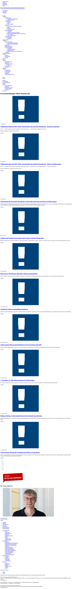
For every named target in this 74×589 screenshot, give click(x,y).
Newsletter (5, 11)
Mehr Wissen (5, 540)
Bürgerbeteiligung (8, 36)
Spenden (6, 564)
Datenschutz (5, 4)
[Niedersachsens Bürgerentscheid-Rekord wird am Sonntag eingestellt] (25, 340)
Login (6, 568)
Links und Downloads (11, 35)
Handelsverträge (8, 553)
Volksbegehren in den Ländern (10, 544)
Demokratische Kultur (9, 548)
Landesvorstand (8, 71)
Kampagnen (7, 556)
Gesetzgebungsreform (9, 552)
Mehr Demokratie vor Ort (9, 74)
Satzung (6, 536)
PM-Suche (7, 62)
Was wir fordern (10, 24)
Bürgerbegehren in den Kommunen (11, 543)
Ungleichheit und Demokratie (10, 550)
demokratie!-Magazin (9, 535)
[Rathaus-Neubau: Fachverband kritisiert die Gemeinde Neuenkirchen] (25, 411)
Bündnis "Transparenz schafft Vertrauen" (14, 51)
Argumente (9, 31)
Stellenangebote (8, 539)
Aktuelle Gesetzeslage (11, 49)
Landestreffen (7, 70)
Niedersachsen (5, 39)
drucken (4, 523)
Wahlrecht (7, 25)
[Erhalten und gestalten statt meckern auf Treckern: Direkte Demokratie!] (25, 233)
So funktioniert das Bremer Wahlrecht (14, 26)
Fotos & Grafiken (8, 65)
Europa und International (9, 549)
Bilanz (8, 23)
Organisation (7, 532)
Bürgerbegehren (8, 17)
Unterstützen (7, 558)
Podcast (4, 58)
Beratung (6, 55)
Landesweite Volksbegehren (12, 42)
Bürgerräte (7, 44)
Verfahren (9, 21)
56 (3, 469)
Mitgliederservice (8, 533)
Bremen (4, 15)
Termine (6, 57)
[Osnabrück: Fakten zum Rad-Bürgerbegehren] (25, 304)
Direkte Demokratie (8, 41)
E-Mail (1, 520)
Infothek (6, 567)
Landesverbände (8, 538)
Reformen (9, 28)
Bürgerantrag (9, 37)
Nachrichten (7, 559)
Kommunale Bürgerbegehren (12, 43)
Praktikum (7, 73)
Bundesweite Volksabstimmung (11, 545)
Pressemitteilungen (8, 61)
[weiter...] (2, 132)
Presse (4, 59)
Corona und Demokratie (9, 554)
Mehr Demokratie (6, 530)
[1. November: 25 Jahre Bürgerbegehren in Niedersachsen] (25, 375)
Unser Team (7, 72)
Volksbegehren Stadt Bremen (12, 18)
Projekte (6, 557)
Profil (8, 64)
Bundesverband (5, 1)
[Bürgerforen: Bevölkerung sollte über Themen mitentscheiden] (25, 269)
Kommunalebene (10, 50)
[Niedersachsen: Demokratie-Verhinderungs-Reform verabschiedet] (25, 447)
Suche (4, 5)
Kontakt (4, 2)
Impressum (5, 3)
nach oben (5, 522)
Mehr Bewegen (5, 555)
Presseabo (7, 66)
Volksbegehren (8, 20)
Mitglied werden (8, 566)
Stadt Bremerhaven (10, 19)
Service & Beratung (6, 53)
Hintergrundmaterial (8, 63)
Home (4, 77)
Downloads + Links (11, 29)
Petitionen (9, 38)
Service (4, 561)
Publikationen (7, 56)
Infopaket (4, 12)
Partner (6, 537)
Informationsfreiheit (8, 30)
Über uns (4, 90)
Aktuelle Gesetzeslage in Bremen (13, 32)
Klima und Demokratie (9, 551)
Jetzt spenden (5, 10)
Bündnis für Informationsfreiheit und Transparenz (16, 33)
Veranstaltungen (8, 560)
